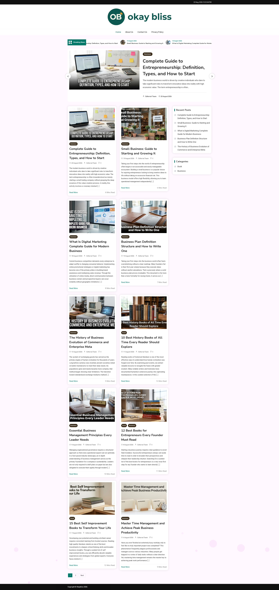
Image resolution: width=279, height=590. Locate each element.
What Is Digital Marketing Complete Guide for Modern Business (181, 43)
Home (118, 32)
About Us (129, 32)
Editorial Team (150, 96)
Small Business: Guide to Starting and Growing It (130, 43)
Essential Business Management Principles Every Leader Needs (90, 435)
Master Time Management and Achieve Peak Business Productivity (143, 528)
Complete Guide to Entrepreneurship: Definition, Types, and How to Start (174, 67)
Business (147, 54)
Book (124, 332)
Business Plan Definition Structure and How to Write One (141, 246)
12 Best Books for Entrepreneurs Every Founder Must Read (142, 435)
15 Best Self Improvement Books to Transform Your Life (90, 525)
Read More (73, 192)
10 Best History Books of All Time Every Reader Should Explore (141, 342)
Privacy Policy (157, 32)
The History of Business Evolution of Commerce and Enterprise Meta (89, 342)
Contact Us (142, 32)
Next (82, 575)
